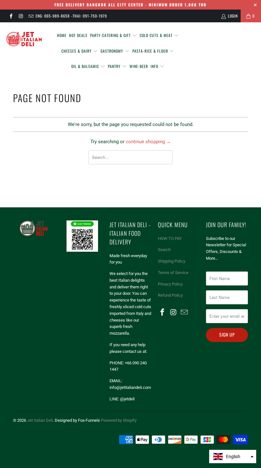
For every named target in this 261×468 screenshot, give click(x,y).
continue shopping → (148, 142)
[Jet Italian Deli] (24, 39)
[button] (232, 456)
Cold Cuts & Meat (157, 35)
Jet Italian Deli (40, 420)
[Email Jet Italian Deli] (30, 16)
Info (155, 66)
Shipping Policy (171, 261)
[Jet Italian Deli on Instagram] (20, 16)
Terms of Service (173, 272)
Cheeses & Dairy (77, 51)
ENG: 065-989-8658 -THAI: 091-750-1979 (71, 16)
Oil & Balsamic (85, 66)
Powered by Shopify (119, 420)
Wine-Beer (139, 66)
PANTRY (115, 66)
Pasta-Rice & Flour (150, 51)
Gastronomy (112, 51)
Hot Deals (78, 35)
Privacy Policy (170, 284)
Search (164, 249)
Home (62, 35)
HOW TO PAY (170, 238)
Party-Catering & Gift (111, 35)
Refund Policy (170, 295)
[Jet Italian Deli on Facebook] (10, 16)
